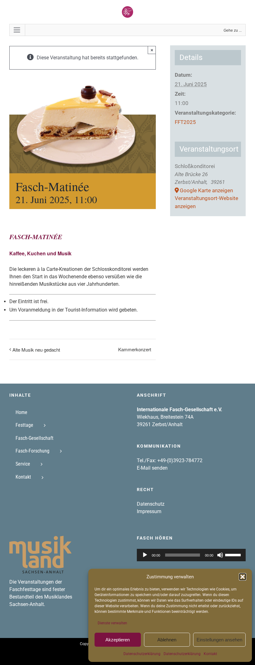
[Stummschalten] (220, 555)
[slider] (234, 554)
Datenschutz (151, 504)
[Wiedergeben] (145, 555)
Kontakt (210, 654)
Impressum (149, 511)
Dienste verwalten (112, 623)
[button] (242, 577)
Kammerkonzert (134, 349)
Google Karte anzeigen (206, 190)
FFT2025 (185, 122)
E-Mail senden (152, 468)
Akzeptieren (117, 639)
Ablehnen (166, 639)
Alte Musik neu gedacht (36, 349)
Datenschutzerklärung (141, 654)
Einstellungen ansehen (219, 639)
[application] (191, 555)
